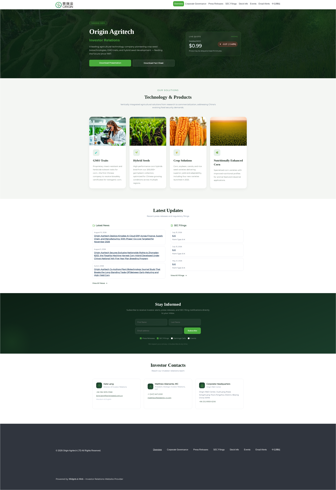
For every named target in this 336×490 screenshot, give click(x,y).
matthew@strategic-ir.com (159, 398)
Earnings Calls (180, 338)
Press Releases (215, 4)
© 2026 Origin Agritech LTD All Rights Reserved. (78, 450)
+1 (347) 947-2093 (155, 394)
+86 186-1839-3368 (104, 392)
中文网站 (276, 4)
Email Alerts (264, 4)
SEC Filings (231, 4)
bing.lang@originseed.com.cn (109, 396)
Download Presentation (110, 63)
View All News (98, 283)
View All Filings (177, 275)
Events (253, 4)
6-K (174, 236)
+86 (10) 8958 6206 (207, 401)
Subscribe (192, 331)
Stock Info (243, 4)
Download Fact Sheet (154, 63)
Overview (178, 4)
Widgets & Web (76, 479)
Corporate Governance (195, 4)
